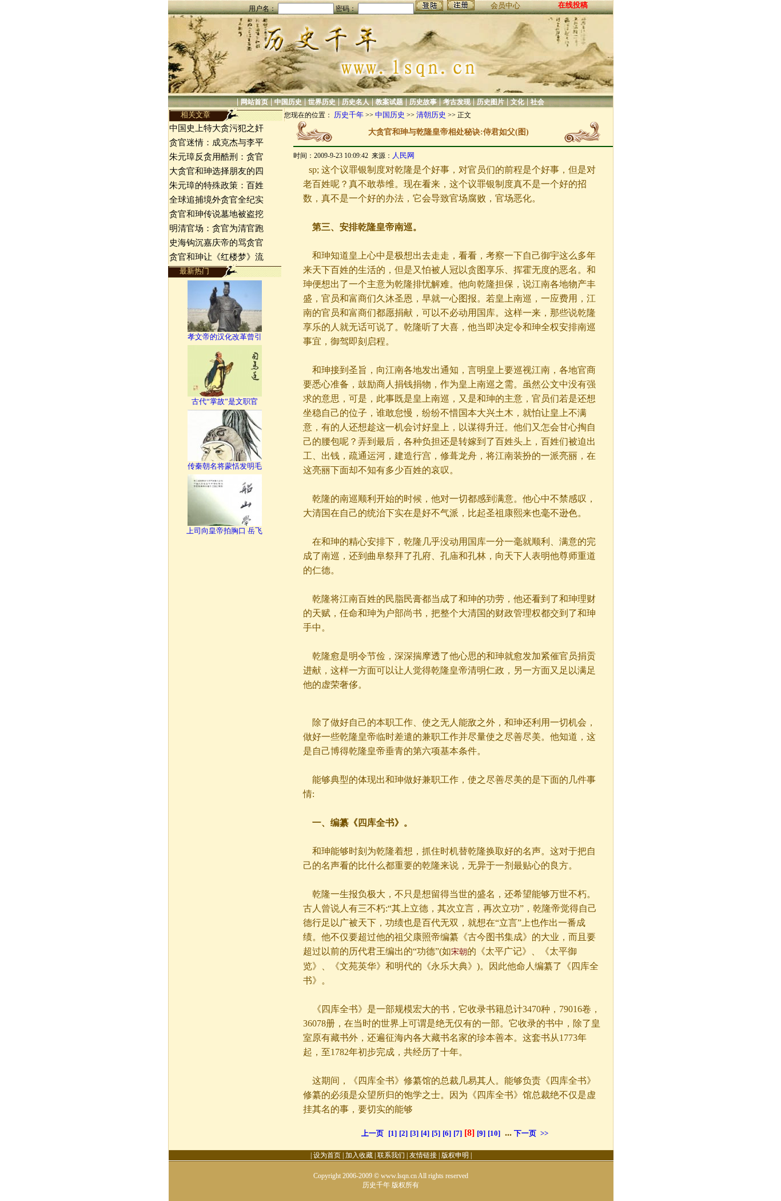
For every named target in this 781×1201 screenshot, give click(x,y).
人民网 (403, 155)
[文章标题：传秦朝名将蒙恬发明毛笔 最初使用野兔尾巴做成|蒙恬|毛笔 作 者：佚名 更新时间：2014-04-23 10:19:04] (225, 458)
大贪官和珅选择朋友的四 (216, 171)
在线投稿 (573, 5)
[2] (403, 1133)
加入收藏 (359, 1155)
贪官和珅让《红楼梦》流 (216, 256)
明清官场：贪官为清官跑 (216, 228)
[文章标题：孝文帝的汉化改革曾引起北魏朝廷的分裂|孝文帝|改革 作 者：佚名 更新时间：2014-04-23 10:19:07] (225, 329)
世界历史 (322, 102)
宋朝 (459, 952)
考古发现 (457, 102)
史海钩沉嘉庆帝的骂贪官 (216, 242)
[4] (425, 1133)
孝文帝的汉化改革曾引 (225, 336)
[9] (481, 1133)
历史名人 (355, 102)
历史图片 (490, 102)
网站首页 (254, 102)
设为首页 (327, 1155)
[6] (447, 1133)
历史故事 (423, 102)
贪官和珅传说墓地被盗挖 (216, 214)
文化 (517, 102)
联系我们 (391, 1155)
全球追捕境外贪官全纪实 (216, 199)
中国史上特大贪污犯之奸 (216, 128)
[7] (457, 1133)
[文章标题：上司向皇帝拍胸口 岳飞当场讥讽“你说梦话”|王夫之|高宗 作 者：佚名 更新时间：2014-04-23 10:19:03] (225, 523)
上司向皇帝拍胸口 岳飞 (224, 530)
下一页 (525, 1133)
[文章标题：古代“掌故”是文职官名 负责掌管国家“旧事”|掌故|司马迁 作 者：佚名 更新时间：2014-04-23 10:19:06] (225, 394)
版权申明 (455, 1155)
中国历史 (288, 102)
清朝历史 (431, 114)
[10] (494, 1133)
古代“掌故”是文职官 (225, 401)
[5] (436, 1133)
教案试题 (389, 102)
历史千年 (349, 114)
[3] (414, 1133)
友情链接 (423, 1155)
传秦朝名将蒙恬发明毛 (225, 466)
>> (544, 1133)
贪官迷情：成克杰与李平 (216, 142)
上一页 (372, 1133)
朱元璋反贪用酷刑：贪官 (216, 156)
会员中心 (505, 5)
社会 (537, 102)
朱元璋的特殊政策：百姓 (216, 185)
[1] (392, 1133)
